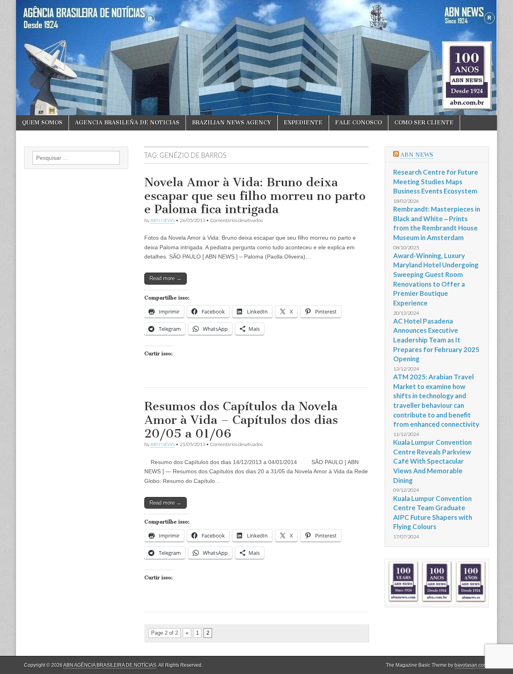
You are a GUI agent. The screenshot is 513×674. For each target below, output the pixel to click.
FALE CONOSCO (358, 122)
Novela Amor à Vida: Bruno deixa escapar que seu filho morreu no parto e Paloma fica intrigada (255, 195)
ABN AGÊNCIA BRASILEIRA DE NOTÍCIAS (109, 665)
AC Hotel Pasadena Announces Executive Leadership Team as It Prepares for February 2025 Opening (436, 340)
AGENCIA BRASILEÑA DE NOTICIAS (127, 122)
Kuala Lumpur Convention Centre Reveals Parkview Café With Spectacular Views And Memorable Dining (432, 461)
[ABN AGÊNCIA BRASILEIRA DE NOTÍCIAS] (256, 57)
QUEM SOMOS (42, 122)
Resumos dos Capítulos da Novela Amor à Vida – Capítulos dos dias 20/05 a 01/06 (241, 419)
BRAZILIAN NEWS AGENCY (231, 122)
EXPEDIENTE (303, 122)
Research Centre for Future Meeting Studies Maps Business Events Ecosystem (435, 181)
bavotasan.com (471, 665)
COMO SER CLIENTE (424, 122)
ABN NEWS (162, 220)
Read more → (165, 278)
